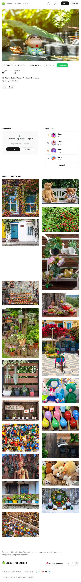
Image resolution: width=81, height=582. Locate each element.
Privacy (4, 577)
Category (17, 3)
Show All (62, 165)
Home (9, 3)
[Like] (6, 13)
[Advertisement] (40, 106)
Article (31, 577)
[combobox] (50, 65)
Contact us (22, 577)
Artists (25, 3)
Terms (12, 577)
